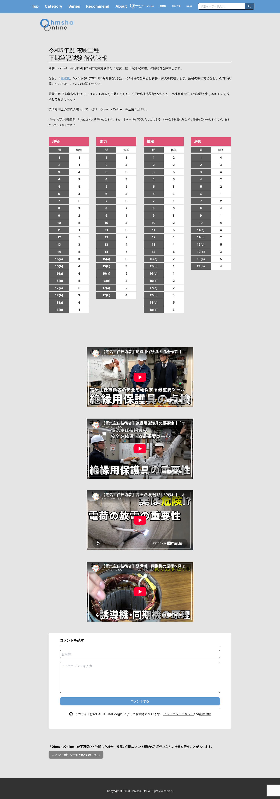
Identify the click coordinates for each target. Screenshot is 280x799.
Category (53, 6)
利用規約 (205, 714)
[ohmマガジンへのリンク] (150, 6)
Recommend (97, 6)
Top (35, 6)
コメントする (140, 701)
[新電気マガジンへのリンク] (163, 6)
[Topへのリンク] (137, 6)
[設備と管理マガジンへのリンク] (189, 6)
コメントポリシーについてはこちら (76, 755)
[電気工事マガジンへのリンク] (176, 6)
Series (74, 6)
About (121, 6)
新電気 (65, 78)
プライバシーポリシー (178, 714)
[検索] (249, 6)
